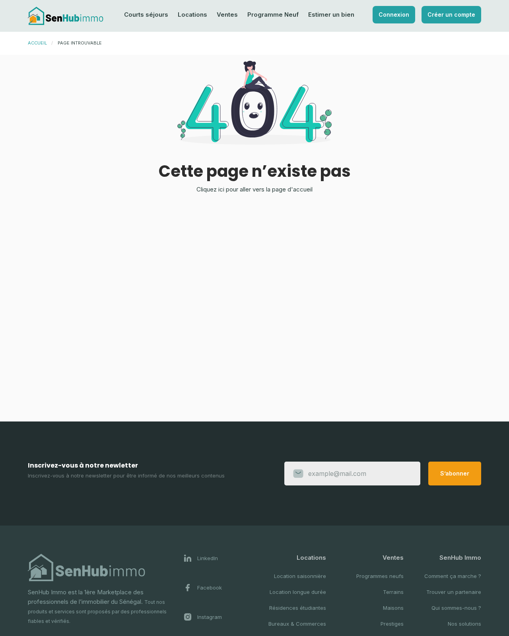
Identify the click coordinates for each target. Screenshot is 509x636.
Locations (192, 14)
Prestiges (392, 624)
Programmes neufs (380, 576)
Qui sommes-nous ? (456, 608)
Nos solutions (464, 624)
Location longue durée (298, 592)
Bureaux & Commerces (297, 624)
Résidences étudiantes (297, 608)
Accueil (37, 43)
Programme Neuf (273, 14)
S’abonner (454, 473)
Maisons (393, 608)
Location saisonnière (300, 576)
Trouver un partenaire (453, 592)
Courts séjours (146, 14)
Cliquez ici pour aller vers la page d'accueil (254, 189)
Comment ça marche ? (452, 576)
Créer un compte (451, 14)
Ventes (227, 14)
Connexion (394, 14)
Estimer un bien (331, 14)
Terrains (393, 592)
